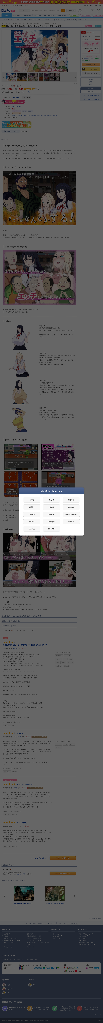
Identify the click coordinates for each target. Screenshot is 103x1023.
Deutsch (32, 514)
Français (51, 514)
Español (71, 507)
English (51, 500)
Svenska (71, 522)
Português (51, 522)
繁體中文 (32, 507)
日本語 (32, 500)
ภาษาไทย (32, 529)
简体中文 (71, 500)
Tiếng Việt (51, 529)
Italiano (32, 522)
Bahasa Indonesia (71, 514)
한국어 (51, 507)
